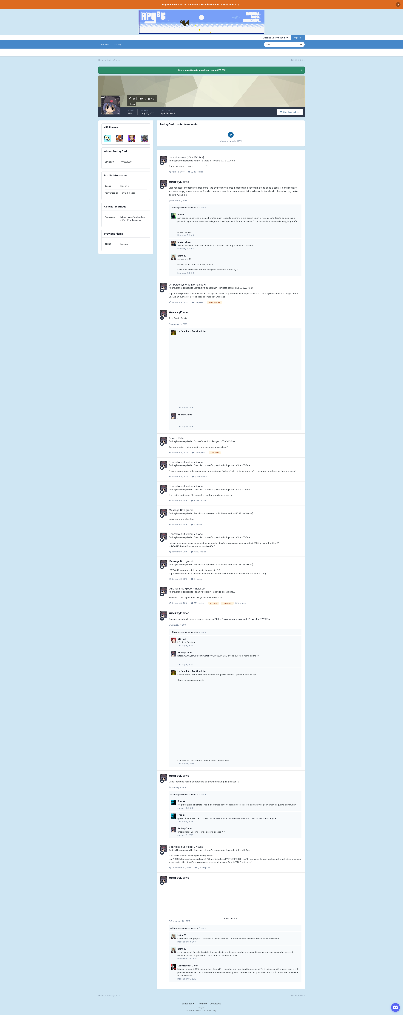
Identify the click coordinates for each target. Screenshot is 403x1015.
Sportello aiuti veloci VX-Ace (186, 462)
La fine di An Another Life (191, 331)
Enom (180, 214)
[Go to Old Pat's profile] (173, 640)
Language (187, 1003)
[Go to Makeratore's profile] (173, 243)
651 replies (198, 603)
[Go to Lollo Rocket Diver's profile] (173, 967)
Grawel (197, 441)
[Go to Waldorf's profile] (131, 138)
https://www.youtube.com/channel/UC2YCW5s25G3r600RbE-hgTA (243, 818)
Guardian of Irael (202, 465)
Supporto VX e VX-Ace (238, 465)
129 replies (199, 452)
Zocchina (199, 513)
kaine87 (182, 255)
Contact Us (215, 1003)
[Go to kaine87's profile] (173, 257)
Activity (117, 44)
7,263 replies (200, 476)
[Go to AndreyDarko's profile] (163, 159)
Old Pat (181, 639)
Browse (105, 44)
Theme (201, 1003)
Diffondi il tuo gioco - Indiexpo (187, 588)
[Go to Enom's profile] (173, 216)
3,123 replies (196, 171)
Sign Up (297, 37)
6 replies (197, 524)
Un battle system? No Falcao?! (187, 284)
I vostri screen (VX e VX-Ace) (186, 157)
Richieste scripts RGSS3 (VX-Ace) (235, 287)
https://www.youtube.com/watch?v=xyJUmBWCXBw (243, 619)
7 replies (198, 302)
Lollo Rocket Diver (187, 965)
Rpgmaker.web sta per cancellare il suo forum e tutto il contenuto (199, 4)
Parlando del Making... (223, 591)
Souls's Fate (176, 438)
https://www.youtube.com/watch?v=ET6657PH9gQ (202, 655)
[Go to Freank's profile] (173, 802)
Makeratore (184, 242)
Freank (197, 591)
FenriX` (197, 160)
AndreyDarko (176, 160)
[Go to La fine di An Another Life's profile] (173, 332)
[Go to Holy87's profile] (119, 138)
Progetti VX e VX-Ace (223, 160)
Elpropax (198, 287)
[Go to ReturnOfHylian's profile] (107, 138)
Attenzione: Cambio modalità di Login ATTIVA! (202, 70)
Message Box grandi (181, 510)
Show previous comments (189, 207)
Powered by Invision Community (201, 1010)
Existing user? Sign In (275, 37)
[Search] (301, 44)
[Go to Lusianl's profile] (144, 138)
